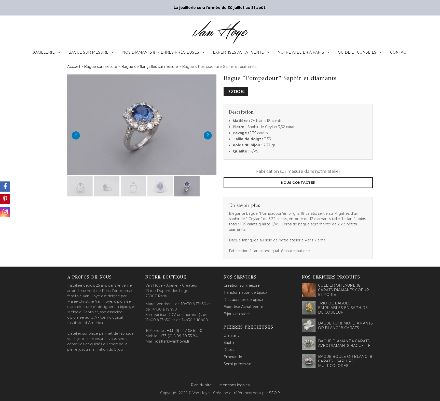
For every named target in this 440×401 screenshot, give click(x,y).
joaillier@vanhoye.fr (172, 341)
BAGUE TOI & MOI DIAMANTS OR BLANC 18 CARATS (345, 325)
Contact (399, 52)
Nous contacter (298, 182)
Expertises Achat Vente (238, 52)
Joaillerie (43, 52)
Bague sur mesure (88, 52)
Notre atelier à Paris (301, 52)
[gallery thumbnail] (80, 186)
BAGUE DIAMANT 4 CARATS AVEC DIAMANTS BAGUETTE (344, 343)
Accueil (73, 66)
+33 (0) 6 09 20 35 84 (179, 336)
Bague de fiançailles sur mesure (149, 66)
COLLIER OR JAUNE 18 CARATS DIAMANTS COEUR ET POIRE (343, 290)
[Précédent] (76, 135)
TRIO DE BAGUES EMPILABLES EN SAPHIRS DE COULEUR (343, 308)
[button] (144, 124)
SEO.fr (274, 393)
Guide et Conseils (357, 52)
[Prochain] (208, 135)
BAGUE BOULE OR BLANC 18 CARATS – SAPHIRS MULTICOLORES (345, 361)
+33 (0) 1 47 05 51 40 (184, 330)
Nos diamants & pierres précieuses (160, 52)
